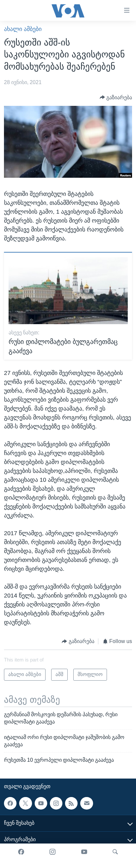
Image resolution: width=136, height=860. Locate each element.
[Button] (116, 97)
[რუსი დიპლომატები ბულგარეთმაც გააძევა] (68, 290)
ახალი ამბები (23, 29)
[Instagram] (52, 852)
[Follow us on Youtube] (41, 803)
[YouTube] (84, 852)
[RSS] (71, 803)
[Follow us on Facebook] (10, 803)
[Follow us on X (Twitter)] (25, 803)
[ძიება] (115, 852)
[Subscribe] (86, 803)
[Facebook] (21, 852)
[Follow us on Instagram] (56, 803)
